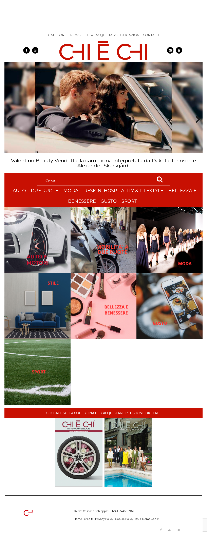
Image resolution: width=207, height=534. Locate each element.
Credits (88, 518)
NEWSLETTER (81, 35)
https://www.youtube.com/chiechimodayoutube (179, 50)
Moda (70, 190)
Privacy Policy (104, 518)
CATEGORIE (58, 35)
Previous (10, 126)
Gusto (109, 201)
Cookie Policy (124, 518)
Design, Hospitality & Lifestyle (123, 190)
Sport (129, 201)
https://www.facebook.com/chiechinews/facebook (26, 50)
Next (197, 126)
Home (78, 518)
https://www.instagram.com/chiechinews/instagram (35, 50)
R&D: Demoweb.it (147, 518)
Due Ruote (44, 190)
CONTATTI (151, 35)
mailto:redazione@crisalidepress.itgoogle (170, 50)
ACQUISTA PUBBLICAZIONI (118, 35)
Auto (19, 190)
